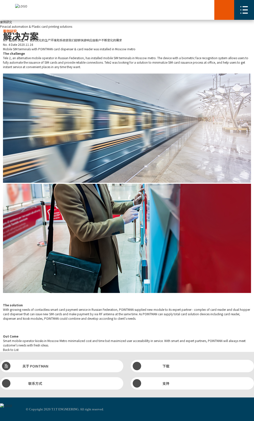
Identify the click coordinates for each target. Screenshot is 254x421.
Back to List (11, 349)
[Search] (224, 10)
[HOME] (21, 6)
